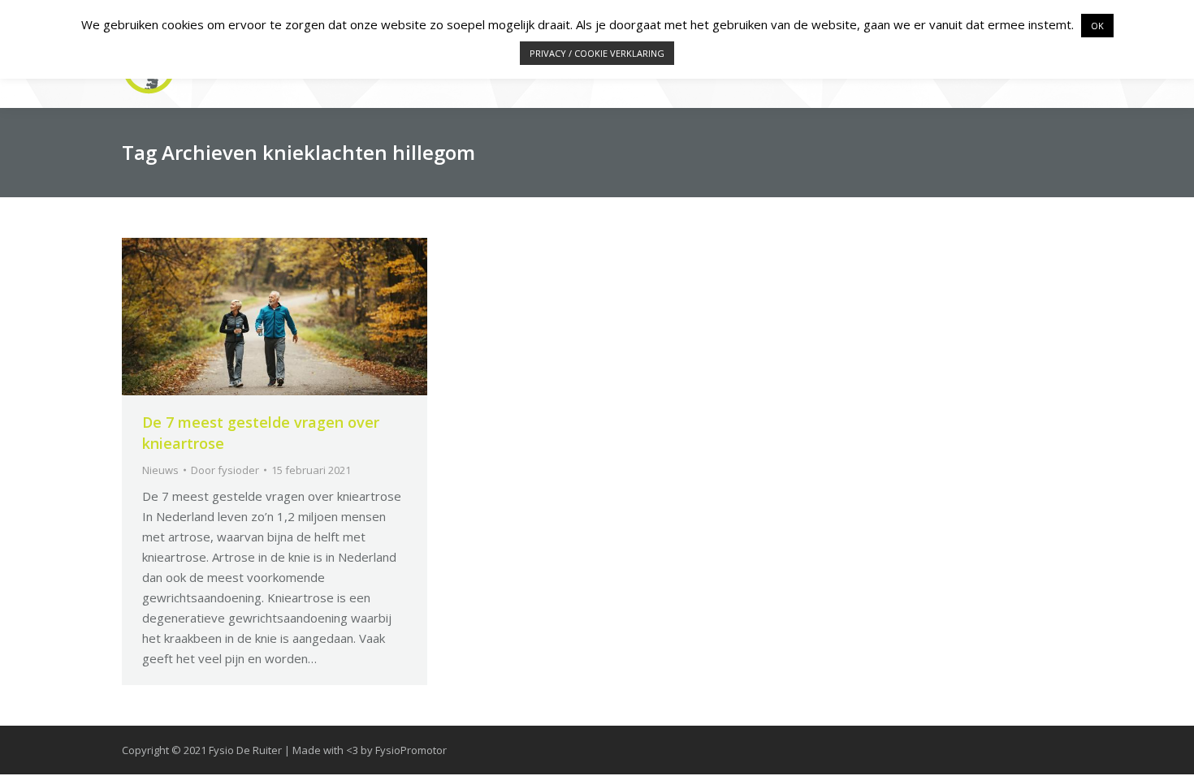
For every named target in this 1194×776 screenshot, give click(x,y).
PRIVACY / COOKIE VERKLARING (597, 53)
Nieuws (160, 470)
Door (225, 470)
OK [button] (1097, 25)
